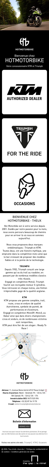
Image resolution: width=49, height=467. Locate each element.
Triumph (27, 442)
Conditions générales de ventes (22, 452)
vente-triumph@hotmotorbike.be (27, 404)
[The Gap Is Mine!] (34, 460)
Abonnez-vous (24, 426)
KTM (35, 442)
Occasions (43, 442)
